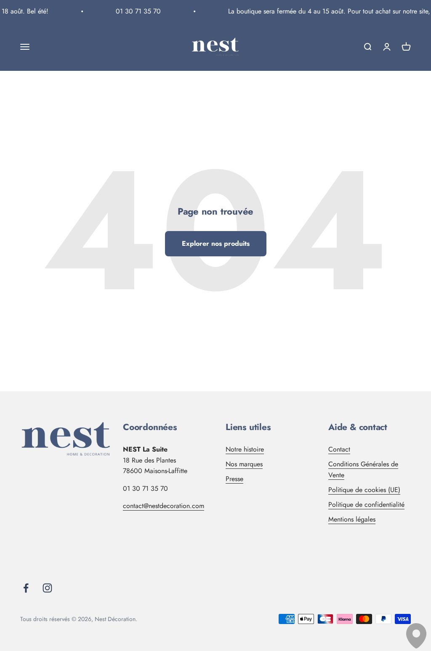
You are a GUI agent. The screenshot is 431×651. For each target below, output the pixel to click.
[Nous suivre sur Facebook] (26, 588)
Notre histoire (245, 449)
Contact (339, 449)
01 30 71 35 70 (135, 11)
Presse (234, 479)
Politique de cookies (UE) (364, 490)
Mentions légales (351, 519)
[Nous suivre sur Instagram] (47, 588)
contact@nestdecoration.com (163, 506)
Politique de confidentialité (366, 504)
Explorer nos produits (216, 243)
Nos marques (244, 464)
